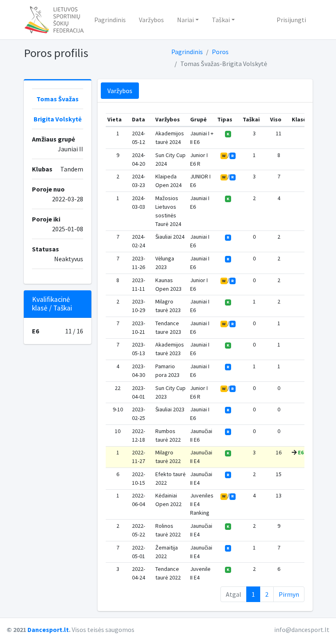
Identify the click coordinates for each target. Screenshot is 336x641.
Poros (220, 52)
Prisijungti (291, 20)
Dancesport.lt (48, 629)
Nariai (185, 20)
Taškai (221, 20)
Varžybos (151, 20)
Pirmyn (289, 594)
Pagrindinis (110, 20)
